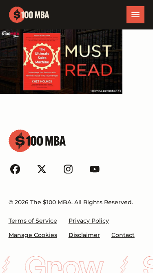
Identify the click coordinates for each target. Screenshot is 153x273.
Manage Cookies (33, 235)
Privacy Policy (89, 220)
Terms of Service (33, 220)
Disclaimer (84, 235)
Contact (123, 235)
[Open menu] (135, 14)
